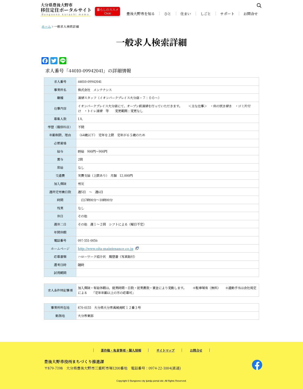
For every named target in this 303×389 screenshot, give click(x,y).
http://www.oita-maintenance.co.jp (105, 248)
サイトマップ (165, 350)
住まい (185, 13)
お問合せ (251, 13)
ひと (167, 13)
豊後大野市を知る (140, 13)
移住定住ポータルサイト (66, 7)
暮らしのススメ (107, 11)
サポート (227, 13)
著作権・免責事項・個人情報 (121, 350)
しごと (205, 13)
